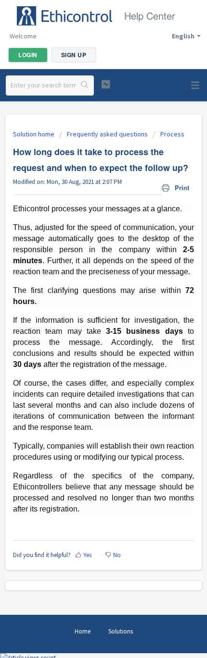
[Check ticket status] (105, 84)
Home (83, 631)
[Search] (84, 85)
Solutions (120, 631)
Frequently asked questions (107, 134)
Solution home (34, 134)
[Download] (85, 325)
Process (172, 134)
